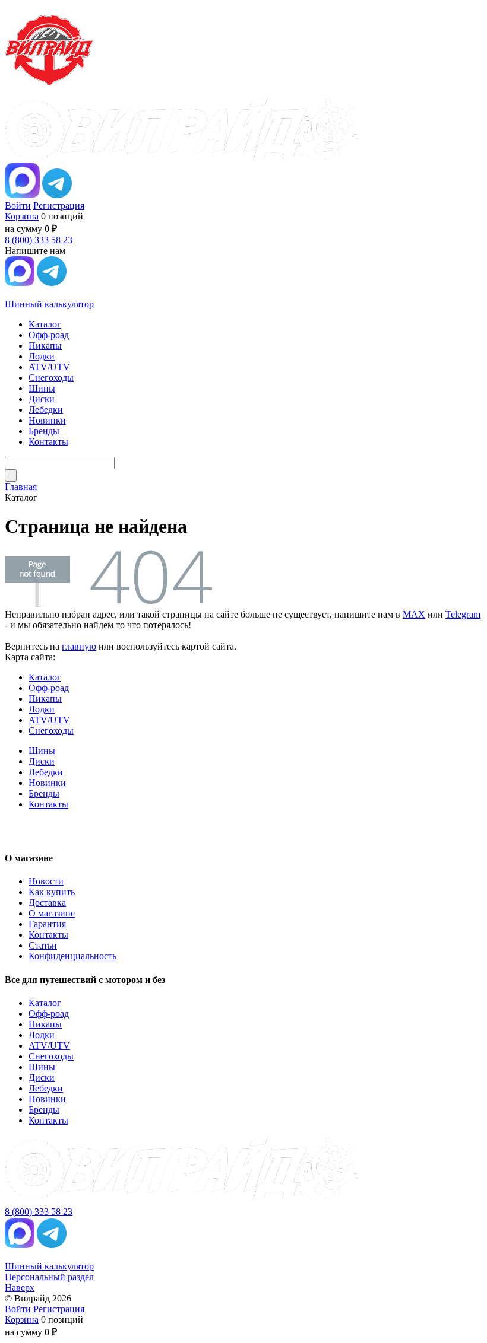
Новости (46, 881)
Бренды (44, 793)
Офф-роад (49, 688)
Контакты (48, 804)
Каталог (45, 677)
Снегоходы (51, 730)
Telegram (462, 614)
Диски (42, 761)
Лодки (42, 709)
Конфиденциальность (72, 956)
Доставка (47, 903)
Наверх (19, 1287)
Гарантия (47, 924)
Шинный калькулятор (49, 304)
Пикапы (45, 698)
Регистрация (58, 206)
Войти (18, 206)
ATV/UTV (49, 720)
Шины (42, 751)
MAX (414, 614)
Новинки (47, 783)
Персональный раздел (49, 1277)
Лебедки (46, 772)
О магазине (52, 913)
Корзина (22, 216)
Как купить (52, 892)
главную (79, 646)
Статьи (43, 945)
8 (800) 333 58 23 (38, 240)
